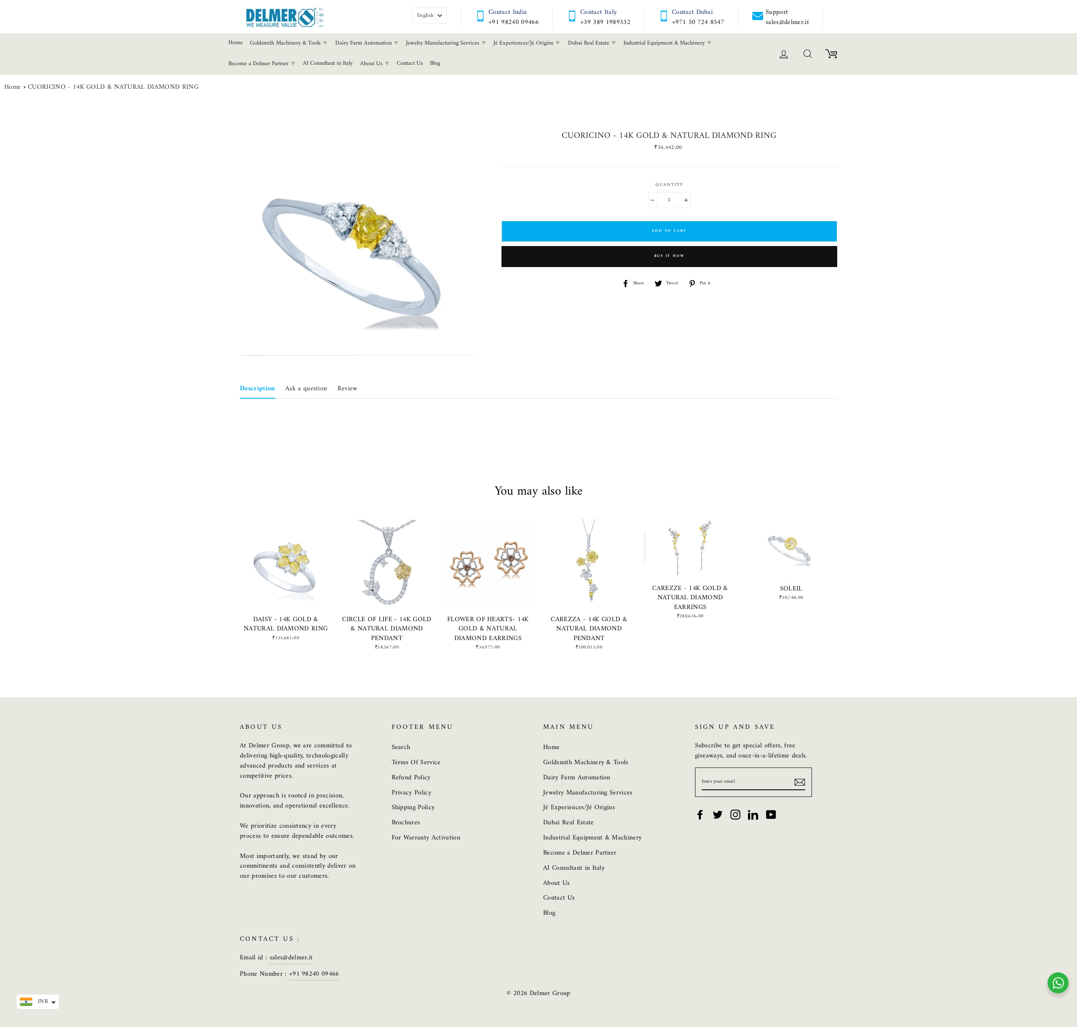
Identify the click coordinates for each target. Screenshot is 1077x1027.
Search (401, 747)
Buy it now (669, 256)
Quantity (669, 185)
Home (235, 42)
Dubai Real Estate (589, 43)
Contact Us (410, 63)
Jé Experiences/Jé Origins (524, 43)
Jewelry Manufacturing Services (443, 43)
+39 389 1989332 (605, 22)
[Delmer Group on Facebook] (700, 815)
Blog (435, 63)
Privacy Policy (412, 793)
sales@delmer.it (291, 957)
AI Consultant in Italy (328, 63)
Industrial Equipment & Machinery (664, 43)
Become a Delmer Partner (259, 63)
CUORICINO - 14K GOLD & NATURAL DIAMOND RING (113, 87)
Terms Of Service (416, 762)
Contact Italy (598, 12)
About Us (372, 63)
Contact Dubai (692, 12)
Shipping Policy (413, 807)
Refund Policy (411, 777)
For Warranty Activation (426, 838)
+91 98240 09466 (513, 22)
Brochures (406, 822)
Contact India (507, 12)
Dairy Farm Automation (364, 43)
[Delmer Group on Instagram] (735, 815)
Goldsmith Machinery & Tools (286, 43)
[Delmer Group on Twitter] (718, 815)
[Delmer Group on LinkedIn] (753, 815)
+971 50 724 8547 (698, 22)
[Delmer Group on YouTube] (771, 815)
